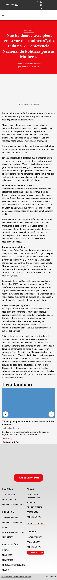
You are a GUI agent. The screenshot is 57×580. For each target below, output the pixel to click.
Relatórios (7, 560)
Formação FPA (34, 547)
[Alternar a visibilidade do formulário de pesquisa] (53, 15)
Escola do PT (33, 542)
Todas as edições (11, 442)
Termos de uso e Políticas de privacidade (16, 577)
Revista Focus (9, 500)
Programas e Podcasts (13, 565)
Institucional (36, 523)
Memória (31, 502)
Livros (5, 550)
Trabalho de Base (10, 518)
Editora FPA (32, 512)
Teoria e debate (9, 495)
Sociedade (28, 30)
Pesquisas (7, 555)
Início (16, 5)
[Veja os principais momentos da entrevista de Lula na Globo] (28, 403)
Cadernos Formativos (13, 532)
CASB (4, 527)
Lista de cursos (34, 537)
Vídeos (5, 570)
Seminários (7, 537)
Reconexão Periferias (13, 504)
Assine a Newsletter (29, 478)
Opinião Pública (34, 507)
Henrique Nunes (12, 428)
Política (6, 439)
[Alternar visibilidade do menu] (3, 15)
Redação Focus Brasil (30, 67)
